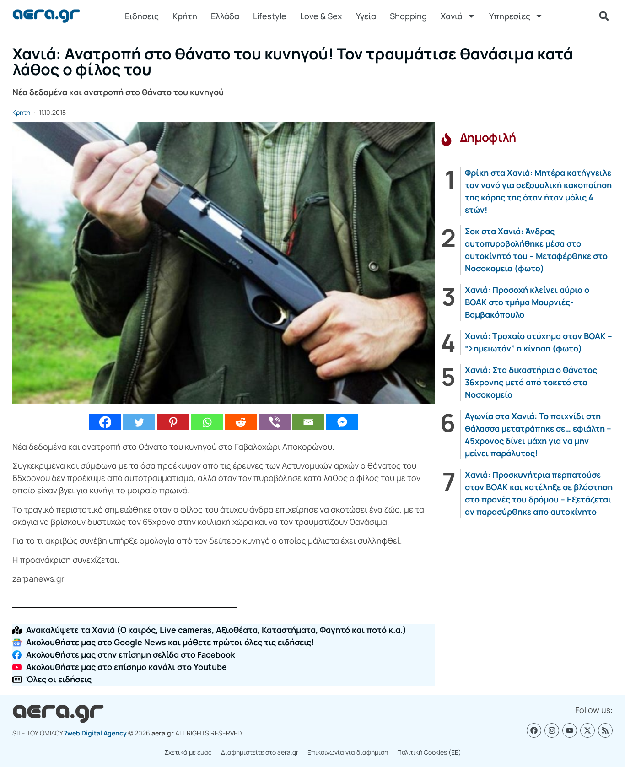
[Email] (308, 422)
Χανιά (452, 16)
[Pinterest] (173, 422)
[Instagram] (551, 730)
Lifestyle (269, 16)
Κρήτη (184, 16)
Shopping (408, 16)
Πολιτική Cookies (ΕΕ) (429, 752)
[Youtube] (569, 730)
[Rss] (605, 730)
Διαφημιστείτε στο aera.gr (259, 752)
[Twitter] (139, 422)
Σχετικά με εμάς (188, 752)
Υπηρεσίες (509, 16)
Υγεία (366, 16)
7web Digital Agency (95, 733)
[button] (604, 16)
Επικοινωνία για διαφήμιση (347, 752)
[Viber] (275, 422)
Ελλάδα (225, 16)
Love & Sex (321, 16)
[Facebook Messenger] (342, 422)
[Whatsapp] (207, 422)
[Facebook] (105, 422)
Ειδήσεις (142, 16)
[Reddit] (241, 422)
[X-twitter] (587, 730)
